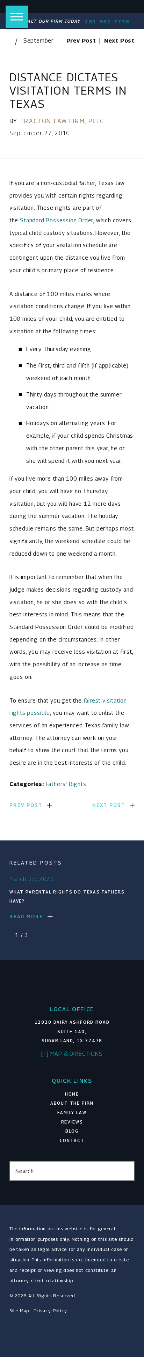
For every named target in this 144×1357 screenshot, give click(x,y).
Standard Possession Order (56, 220)
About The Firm (72, 1103)
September (38, 40)
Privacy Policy (50, 1310)
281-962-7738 (107, 21)
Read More (26, 916)
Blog (72, 1131)
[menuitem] (72, 1094)
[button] (17, 17)
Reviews (72, 1122)
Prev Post (25, 805)
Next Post (108, 805)
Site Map (19, 1310)
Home (72, 1094)
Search (24, 1170)
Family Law (71, 1112)
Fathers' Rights (66, 783)
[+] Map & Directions (71, 1053)
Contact (72, 1140)
